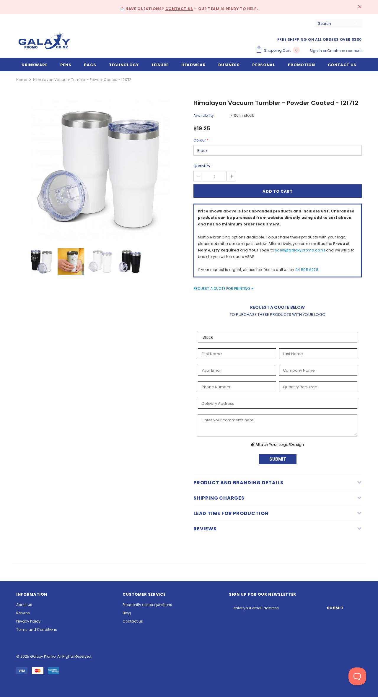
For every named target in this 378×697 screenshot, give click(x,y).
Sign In (316, 50)
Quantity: (202, 165)
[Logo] (44, 40)
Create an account (344, 50)
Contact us (179, 8)
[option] (100, 169)
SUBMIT (277, 459)
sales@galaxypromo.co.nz (300, 250)
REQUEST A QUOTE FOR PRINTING (222, 288)
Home (21, 79)
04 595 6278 (306, 269)
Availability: (204, 115)
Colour (200, 140)
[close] (360, 7)
